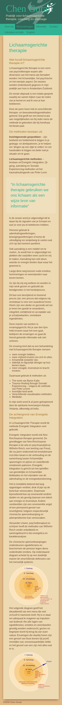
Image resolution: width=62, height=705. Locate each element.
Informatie (41, 26)
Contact (54, 26)
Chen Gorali (29, 8)
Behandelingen (25, 26)
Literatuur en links (14, 32)
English (31, 32)
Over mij (9, 26)
